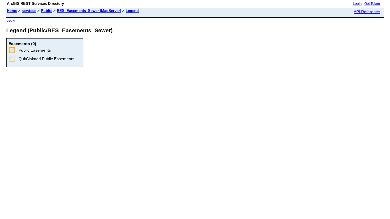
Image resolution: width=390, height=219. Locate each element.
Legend (132, 11)
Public (46, 11)
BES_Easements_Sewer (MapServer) (89, 11)
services (29, 11)
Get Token (372, 3)
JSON (11, 20)
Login (357, 3)
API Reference (367, 11)
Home (12, 11)
